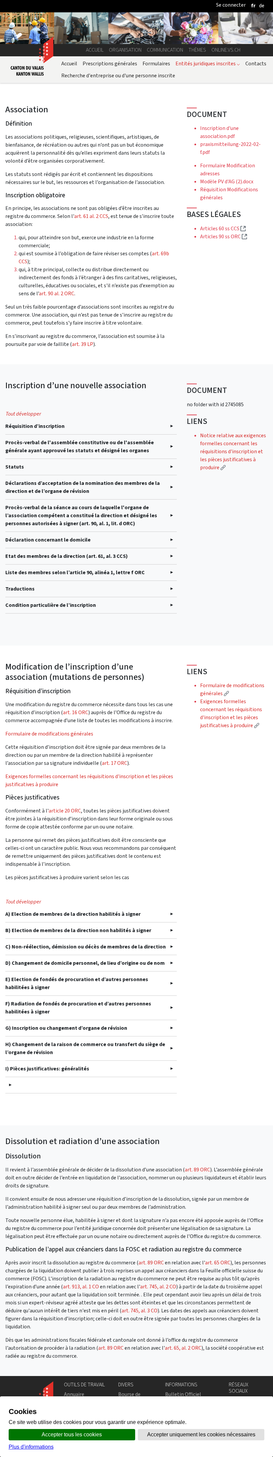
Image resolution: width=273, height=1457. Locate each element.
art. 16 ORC (75, 712)
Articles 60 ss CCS (223, 228)
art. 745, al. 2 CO (158, 1286)
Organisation (125, 49)
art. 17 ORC (114, 762)
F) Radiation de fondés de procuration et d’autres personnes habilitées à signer (78, 1007)
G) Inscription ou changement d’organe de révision (66, 1027)
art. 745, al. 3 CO (139, 1310)
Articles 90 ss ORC (223, 236)
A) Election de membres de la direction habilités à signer (72, 913)
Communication (165, 49)
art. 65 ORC (217, 1262)
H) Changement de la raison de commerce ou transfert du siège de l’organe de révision (85, 1048)
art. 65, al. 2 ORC (183, 1347)
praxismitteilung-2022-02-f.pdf (230, 148)
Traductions (20, 588)
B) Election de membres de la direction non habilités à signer (78, 930)
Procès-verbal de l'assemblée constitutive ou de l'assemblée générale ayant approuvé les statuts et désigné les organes (79, 446)
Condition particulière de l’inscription (50, 605)
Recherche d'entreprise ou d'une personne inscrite (118, 75)
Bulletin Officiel (183, 1394)
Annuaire (74, 1394)
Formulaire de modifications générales (49, 733)
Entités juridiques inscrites (207, 63)
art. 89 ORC (197, 1169)
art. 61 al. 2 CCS (91, 216)
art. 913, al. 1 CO (81, 1286)
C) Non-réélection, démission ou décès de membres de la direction (85, 946)
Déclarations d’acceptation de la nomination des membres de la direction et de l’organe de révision (82, 487)
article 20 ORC (65, 810)
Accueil (95, 49)
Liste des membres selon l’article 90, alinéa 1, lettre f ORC (75, 572)
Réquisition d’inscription (35, 426)
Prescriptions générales (110, 63)
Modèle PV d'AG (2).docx (226, 181)
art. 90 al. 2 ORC (56, 293)
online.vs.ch (225, 49)
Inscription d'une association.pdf (219, 132)
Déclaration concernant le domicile (48, 539)
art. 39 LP (82, 344)
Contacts (255, 63)
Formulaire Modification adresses (227, 169)
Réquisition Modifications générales (229, 193)
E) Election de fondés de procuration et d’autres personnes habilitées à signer (76, 983)
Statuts (14, 466)
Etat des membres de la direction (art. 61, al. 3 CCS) (66, 556)
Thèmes (197, 49)
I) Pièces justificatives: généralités (47, 1068)
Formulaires (156, 63)
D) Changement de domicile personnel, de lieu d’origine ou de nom (85, 962)
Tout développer (23, 413)
